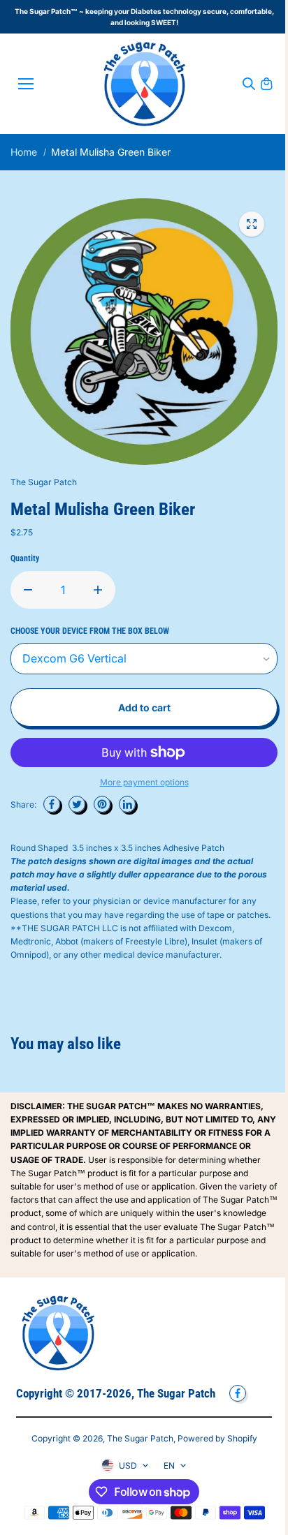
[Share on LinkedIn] (127, 804)
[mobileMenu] (25, 83)
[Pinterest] (102, 804)
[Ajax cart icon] (266, 84)
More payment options (144, 782)
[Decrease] (27, 590)
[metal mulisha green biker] (251, 224)
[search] (249, 84)
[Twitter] (77, 804)
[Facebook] (51, 804)
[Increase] (97, 590)
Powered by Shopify (217, 1438)
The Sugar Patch (140, 1438)
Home (23, 152)
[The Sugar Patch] (144, 84)
